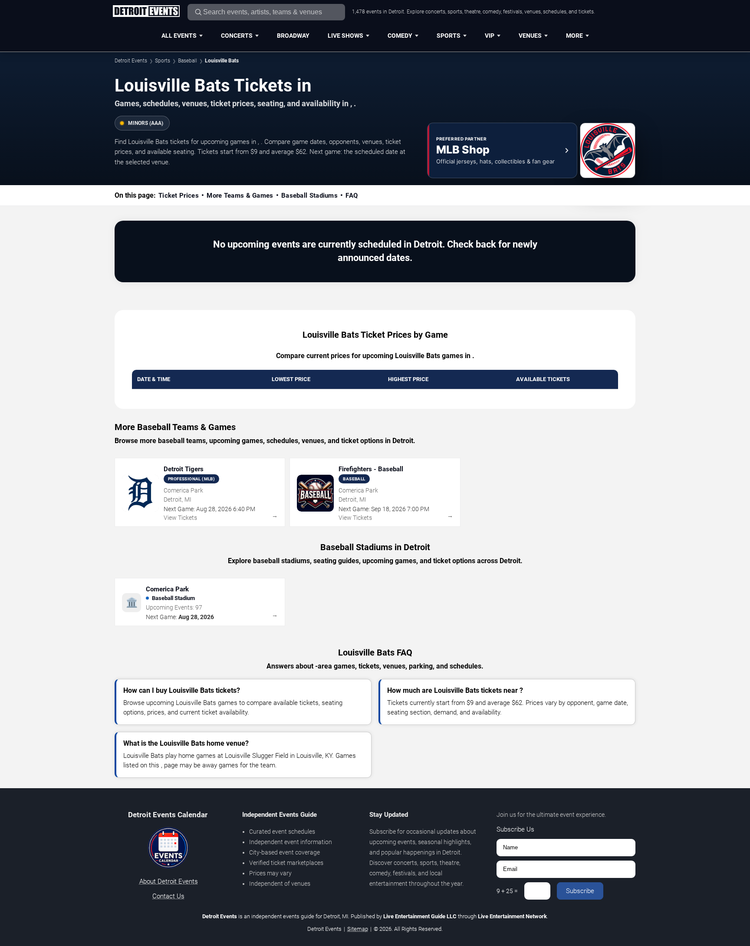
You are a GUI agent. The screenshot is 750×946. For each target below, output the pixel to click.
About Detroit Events (168, 881)
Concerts (237, 35)
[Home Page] (146, 12)
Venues (530, 35)
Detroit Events (131, 61)
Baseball (187, 61)
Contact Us (168, 896)
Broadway (293, 35)
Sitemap (357, 929)
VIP (489, 35)
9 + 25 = (507, 890)
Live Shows (345, 35)
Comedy (400, 35)
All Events (179, 35)
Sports (449, 35)
